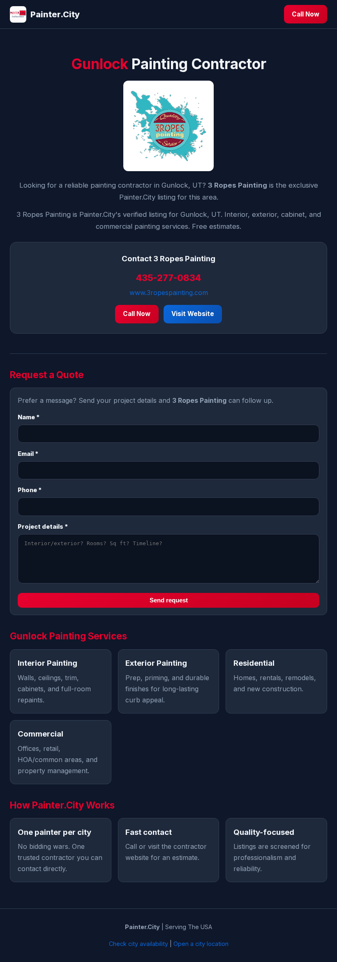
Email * (28, 453)
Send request (169, 600)
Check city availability (138, 943)
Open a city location (201, 943)
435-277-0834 (168, 277)
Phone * (30, 489)
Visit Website (192, 314)
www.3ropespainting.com (168, 292)
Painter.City (55, 14)
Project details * (43, 526)
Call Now (305, 14)
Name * (28, 417)
